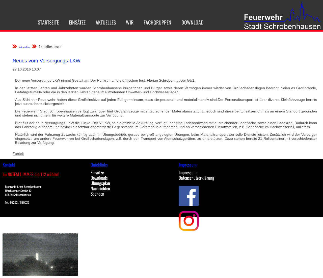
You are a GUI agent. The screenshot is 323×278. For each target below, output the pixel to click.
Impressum (188, 172)
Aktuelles (106, 22)
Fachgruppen (157, 22)
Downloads (99, 177)
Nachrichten (100, 188)
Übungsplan (100, 183)
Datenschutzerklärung (196, 177)
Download (192, 22)
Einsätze (77, 22)
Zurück (18, 154)
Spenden (97, 193)
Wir (129, 22)
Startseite (48, 22)
